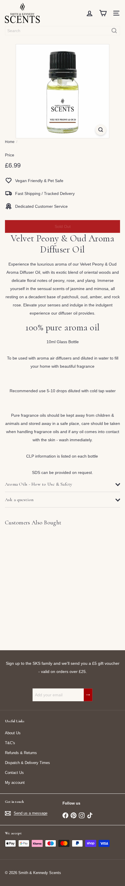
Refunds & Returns (21, 753)
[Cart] (103, 13)
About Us (13, 733)
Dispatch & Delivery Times (27, 763)
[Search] (114, 30)
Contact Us (14, 772)
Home (10, 142)
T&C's (10, 743)
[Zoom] (100, 129)
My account (15, 782)
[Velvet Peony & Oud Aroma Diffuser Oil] (41, 584)
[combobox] (62, 30)
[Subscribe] (88, 694)
